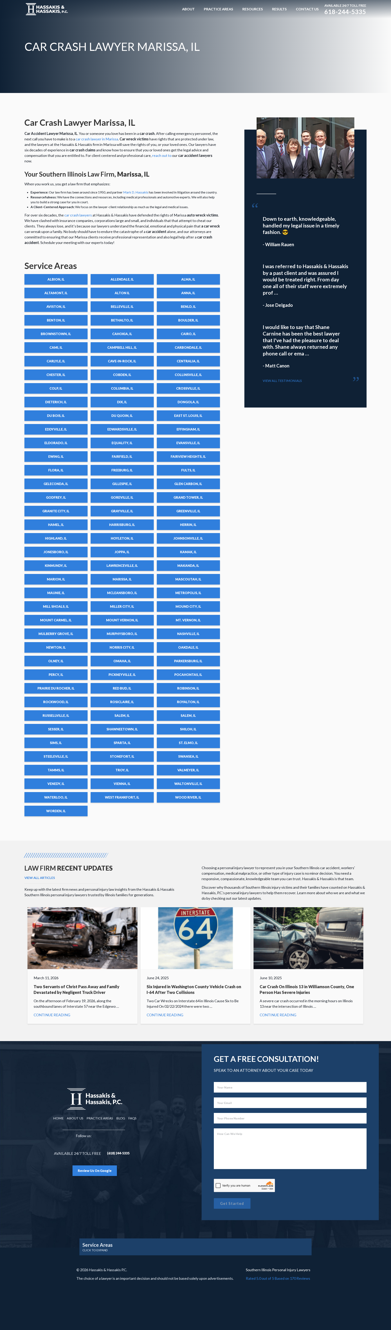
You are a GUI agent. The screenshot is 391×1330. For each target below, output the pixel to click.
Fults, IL (188, 470)
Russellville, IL (56, 715)
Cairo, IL (188, 334)
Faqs (132, 1118)
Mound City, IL (188, 606)
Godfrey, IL (56, 497)
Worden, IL (56, 811)
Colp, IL (55, 388)
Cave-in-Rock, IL (122, 361)
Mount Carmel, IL (56, 620)
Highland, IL (56, 538)
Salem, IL (122, 715)
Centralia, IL (188, 361)
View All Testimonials (282, 380)
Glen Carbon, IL (188, 484)
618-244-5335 (345, 11)
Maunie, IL (56, 593)
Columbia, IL (122, 388)
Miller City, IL (122, 606)
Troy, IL (122, 770)
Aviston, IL (56, 306)
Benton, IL (56, 320)
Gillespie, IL (122, 484)
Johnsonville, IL (188, 538)
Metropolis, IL (188, 593)
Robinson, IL (188, 688)
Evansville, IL (188, 443)
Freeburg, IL (122, 470)
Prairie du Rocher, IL (56, 688)
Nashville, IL (188, 634)
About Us (75, 1118)
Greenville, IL (188, 511)
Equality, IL (122, 443)
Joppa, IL (122, 552)
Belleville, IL (122, 306)
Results (279, 9)
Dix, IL (122, 402)
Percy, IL (56, 674)
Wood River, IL (188, 797)
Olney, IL (56, 661)
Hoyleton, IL (122, 538)
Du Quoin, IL (122, 415)
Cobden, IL (122, 375)
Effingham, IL (188, 429)
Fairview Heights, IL (188, 456)
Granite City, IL (55, 511)
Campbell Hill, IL (122, 347)
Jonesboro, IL (56, 552)
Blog (120, 1118)
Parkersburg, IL (188, 661)
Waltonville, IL (188, 784)
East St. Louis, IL (188, 415)
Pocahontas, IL (188, 674)
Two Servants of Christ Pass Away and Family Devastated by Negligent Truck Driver (82, 965)
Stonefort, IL (122, 756)
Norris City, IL (122, 647)
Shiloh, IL (188, 729)
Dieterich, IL (56, 402)
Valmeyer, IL (188, 770)
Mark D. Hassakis (135, 192)
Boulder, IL (188, 320)
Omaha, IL (122, 661)
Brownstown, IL (56, 334)
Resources (252, 9)
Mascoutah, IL (188, 579)
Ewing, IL (56, 456)
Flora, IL (56, 470)
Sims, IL (56, 743)
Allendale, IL (122, 279)
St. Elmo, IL (188, 743)
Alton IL (122, 293)
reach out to (161, 155)
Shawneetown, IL (122, 729)
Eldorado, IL (56, 443)
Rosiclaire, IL (122, 702)
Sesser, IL (56, 729)
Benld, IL (188, 306)
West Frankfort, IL (122, 797)
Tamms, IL (56, 770)
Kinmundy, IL (56, 565)
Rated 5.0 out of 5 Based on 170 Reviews (278, 1278)
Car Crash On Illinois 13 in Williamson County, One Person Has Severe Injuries (309, 965)
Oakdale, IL (188, 647)
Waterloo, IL (56, 797)
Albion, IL (56, 279)
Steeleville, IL (56, 756)
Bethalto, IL (122, 320)
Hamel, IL (56, 525)
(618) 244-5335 (118, 1153)
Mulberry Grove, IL (55, 634)
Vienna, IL (122, 784)
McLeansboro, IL (122, 593)
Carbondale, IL (188, 347)
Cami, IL (56, 347)
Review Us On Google (95, 1171)
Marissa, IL (122, 579)
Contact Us (307, 9)
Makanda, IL (188, 565)
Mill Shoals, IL (56, 606)
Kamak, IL (188, 552)
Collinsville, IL (188, 375)
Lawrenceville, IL (122, 565)
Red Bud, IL (122, 688)
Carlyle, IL (56, 361)
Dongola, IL (188, 402)
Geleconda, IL (56, 484)
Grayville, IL (122, 511)
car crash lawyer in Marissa (97, 139)
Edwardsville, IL (122, 429)
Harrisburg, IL (122, 525)
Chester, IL (55, 375)
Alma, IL (188, 279)
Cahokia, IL (122, 334)
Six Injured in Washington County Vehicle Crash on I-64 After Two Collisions (195, 965)
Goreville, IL (122, 497)
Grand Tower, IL (188, 497)
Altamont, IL (56, 293)
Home (58, 1118)
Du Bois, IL (56, 415)
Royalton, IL (188, 702)
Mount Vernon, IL (122, 620)
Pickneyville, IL (122, 674)
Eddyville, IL (56, 429)
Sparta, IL (122, 743)
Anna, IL (188, 293)
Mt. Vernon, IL (188, 620)
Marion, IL (56, 579)
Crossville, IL (188, 388)
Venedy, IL (56, 784)
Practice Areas (218, 9)
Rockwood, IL (56, 702)
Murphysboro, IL (122, 634)
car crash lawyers (78, 215)
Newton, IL (56, 647)
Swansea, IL (188, 756)
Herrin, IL (188, 525)
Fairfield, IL (122, 456)
